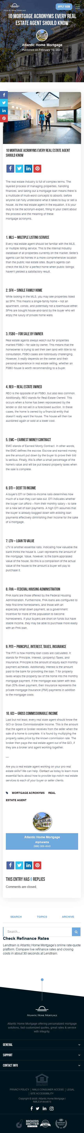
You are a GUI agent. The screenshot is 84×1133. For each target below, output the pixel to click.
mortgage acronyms (28, 793)
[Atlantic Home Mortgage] (14, 7)
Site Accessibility (42, 1094)
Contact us (46, 771)
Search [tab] (16, 917)
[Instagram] (52, 1108)
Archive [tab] (68, 917)
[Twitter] (37, 1108)
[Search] (76, 931)
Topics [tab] (42, 917)
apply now (64, 6)
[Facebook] (32, 1108)
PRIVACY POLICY (19, 1090)
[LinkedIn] (44, 1108)
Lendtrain (50, 953)
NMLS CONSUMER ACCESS (48, 1090)
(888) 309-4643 (42, 846)
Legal (70, 1090)
